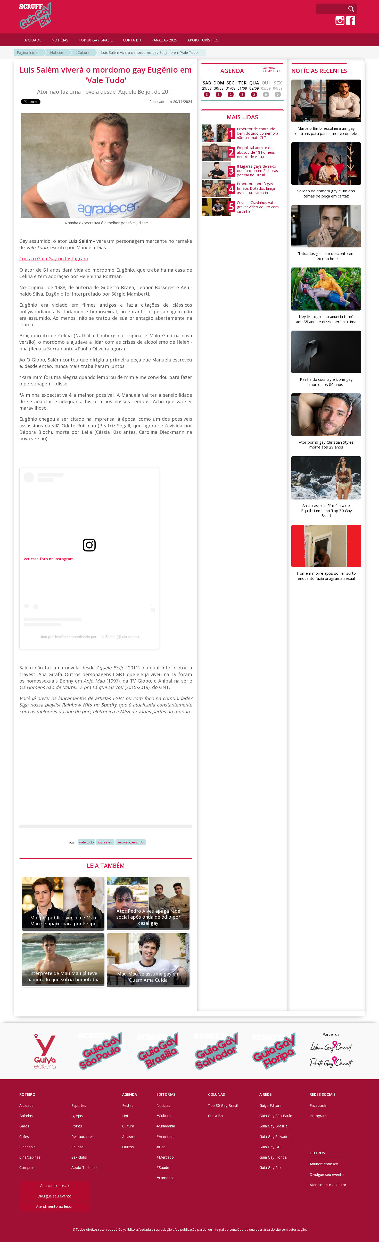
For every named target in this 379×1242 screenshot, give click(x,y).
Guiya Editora (270, 1105)
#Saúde (162, 1167)
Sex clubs (79, 1157)
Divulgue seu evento (54, 1196)
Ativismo (129, 1136)
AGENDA (250, 70)
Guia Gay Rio (270, 1167)
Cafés (24, 1136)
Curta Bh (215, 1115)
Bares (24, 1126)
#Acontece (165, 1136)
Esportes (78, 1105)
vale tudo (86, 842)
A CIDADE (32, 40)
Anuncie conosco (54, 1185)
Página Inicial (27, 52)
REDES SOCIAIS (322, 1094)
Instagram (318, 1115)
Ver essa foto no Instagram (49, 558)
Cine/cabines (29, 1157)
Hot (125, 1115)
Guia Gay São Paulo (275, 1115)
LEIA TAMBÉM (106, 865)
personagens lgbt (130, 842)
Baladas (26, 1115)
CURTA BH (132, 40)
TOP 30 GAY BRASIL (96, 40)
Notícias (57, 52)
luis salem (105, 842)
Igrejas (77, 1115)
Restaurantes (82, 1136)
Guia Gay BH (270, 1146)
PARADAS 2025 (164, 40)
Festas (127, 1105)
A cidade (26, 1105)
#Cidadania (165, 1126)
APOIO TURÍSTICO (203, 40)
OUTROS (317, 1152)
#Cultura (82, 52)
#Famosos (165, 1177)
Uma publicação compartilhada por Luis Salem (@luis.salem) (89, 637)
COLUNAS (216, 1094)
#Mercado (165, 1157)
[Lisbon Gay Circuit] (331, 1047)
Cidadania (27, 1146)
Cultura (128, 1126)
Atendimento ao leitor (54, 1206)
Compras (27, 1167)
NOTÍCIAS (60, 40)
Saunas (77, 1146)
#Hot (160, 1146)
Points (76, 1126)
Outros (128, 1146)
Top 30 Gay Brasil (223, 1105)
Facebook (318, 1105)
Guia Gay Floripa (273, 1157)
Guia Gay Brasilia (273, 1126)
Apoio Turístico (84, 1167)
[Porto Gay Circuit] (331, 1062)
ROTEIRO (27, 1094)
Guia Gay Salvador (274, 1136)
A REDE (265, 1094)
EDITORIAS (165, 1094)
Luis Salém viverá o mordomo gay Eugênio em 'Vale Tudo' (150, 52)
